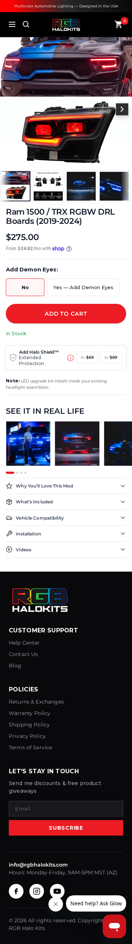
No (25, 287)
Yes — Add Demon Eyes (83, 287)
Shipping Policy (29, 724)
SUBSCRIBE (66, 828)
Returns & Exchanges (36, 701)
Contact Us (23, 654)
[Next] (122, 109)
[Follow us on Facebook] (16, 891)
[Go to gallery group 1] (10, 473)
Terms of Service (30, 747)
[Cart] (118, 24)
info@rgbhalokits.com (38, 864)
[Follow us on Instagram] (36, 891)
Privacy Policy (27, 736)
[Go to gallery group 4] (26, 473)
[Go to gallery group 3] (21, 473)
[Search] (26, 24)
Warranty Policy (29, 713)
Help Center (24, 642)
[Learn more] (70, 357)
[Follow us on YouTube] (57, 891)
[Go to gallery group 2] (17, 473)
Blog (15, 665)
